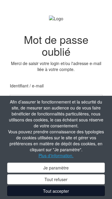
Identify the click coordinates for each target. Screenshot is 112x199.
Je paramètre (56, 168)
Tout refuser (56, 179)
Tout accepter (56, 191)
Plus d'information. (56, 155)
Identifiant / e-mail (27, 86)
